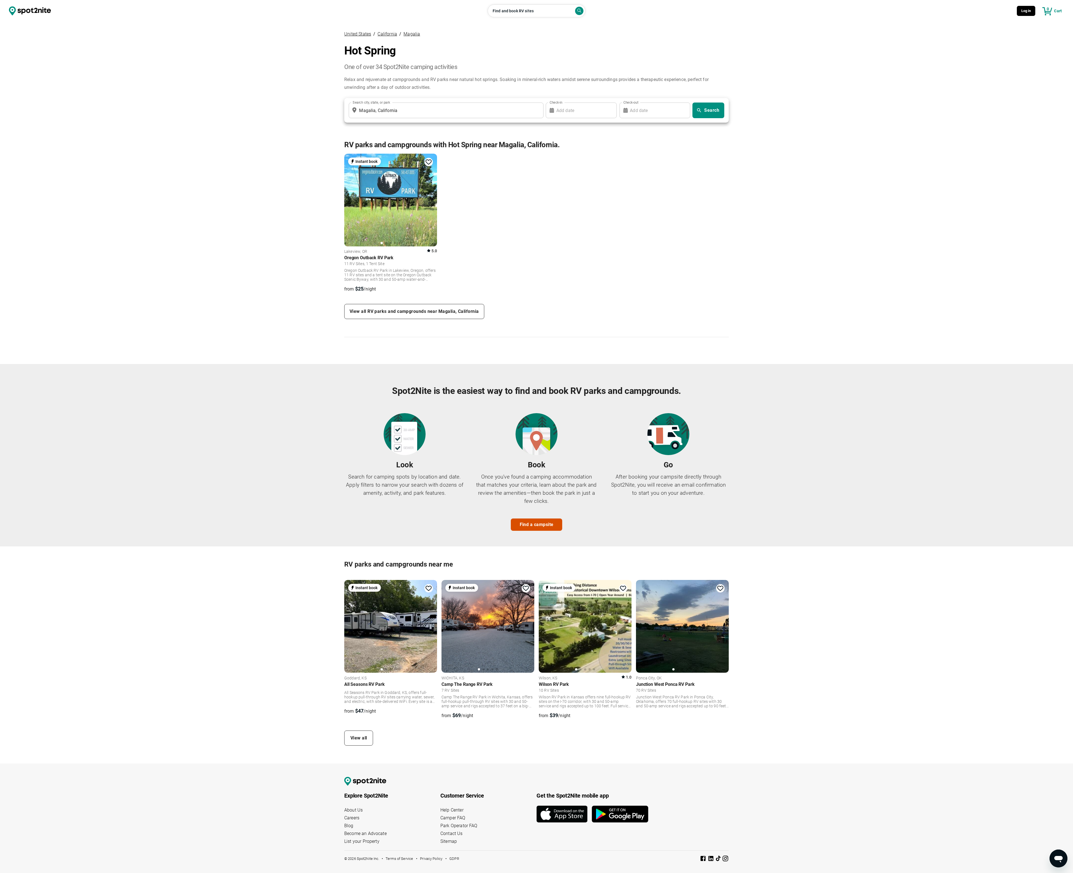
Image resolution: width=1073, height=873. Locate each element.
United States (357, 34)
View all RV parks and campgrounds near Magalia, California (414, 311)
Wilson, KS (548, 678)
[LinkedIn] (711, 859)
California (387, 34)
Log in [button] (1026, 11)
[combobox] (445, 110)
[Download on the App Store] (564, 814)
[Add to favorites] (428, 162)
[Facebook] (704, 859)
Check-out (630, 102)
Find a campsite (537, 524)
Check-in (556, 102)
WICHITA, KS (452, 678)
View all (358, 738)
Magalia (411, 34)
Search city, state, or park (371, 102)
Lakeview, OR (355, 251)
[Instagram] (725, 859)
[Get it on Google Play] (620, 814)
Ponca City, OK (649, 678)
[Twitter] (718, 859)
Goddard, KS (355, 678)
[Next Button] (431, 626)
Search (711, 110)
